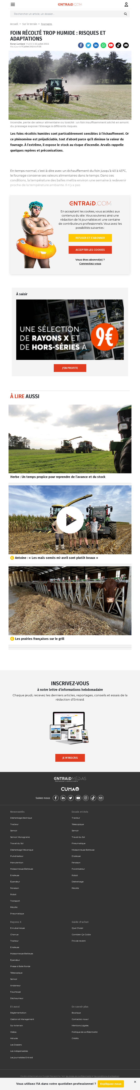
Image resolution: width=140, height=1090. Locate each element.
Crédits (75, 1038)
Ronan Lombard (17, 44)
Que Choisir (77, 928)
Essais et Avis (80, 811)
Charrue (14, 934)
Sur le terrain (29, 24)
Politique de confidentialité (84, 1032)
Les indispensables (19, 1051)
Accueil (14, 24)
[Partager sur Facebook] (81, 45)
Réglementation (18, 1012)
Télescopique (78, 824)
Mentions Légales (80, 1025)
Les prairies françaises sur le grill (39, 639)
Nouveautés (17, 811)
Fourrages (46, 24)
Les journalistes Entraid (21, 1057)
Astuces (14, 1038)
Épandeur (15, 881)
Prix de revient (79, 940)
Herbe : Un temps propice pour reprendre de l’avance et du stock (57, 477)
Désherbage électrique (21, 818)
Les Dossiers (16, 1044)
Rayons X (15, 921)
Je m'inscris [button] (70, 757)
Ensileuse (14, 875)
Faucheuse (15, 992)
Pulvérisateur (16, 856)
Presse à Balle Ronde (20, 966)
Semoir (13, 830)
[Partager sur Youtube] (111, 45)
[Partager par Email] (126, 45)
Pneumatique (17, 913)
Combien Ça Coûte (81, 934)
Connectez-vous (90, 263)
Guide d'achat (80, 921)
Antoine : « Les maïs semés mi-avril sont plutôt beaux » (56, 558)
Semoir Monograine (20, 837)
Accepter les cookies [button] (90, 249)
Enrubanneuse (17, 928)
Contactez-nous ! (80, 1019)
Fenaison (14, 888)
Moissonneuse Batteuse (21, 869)
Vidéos (13, 1032)
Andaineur (15, 985)
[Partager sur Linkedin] (96, 45)
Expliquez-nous (110, 1083)
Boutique (76, 1012)
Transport (15, 901)
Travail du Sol (16, 843)
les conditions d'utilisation (106, 1076)
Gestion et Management (22, 1019)
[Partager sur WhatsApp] (103, 45)
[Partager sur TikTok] (118, 45)
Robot (13, 894)
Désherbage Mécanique (21, 849)
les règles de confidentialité (78, 1076)
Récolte (13, 907)
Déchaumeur (16, 998)
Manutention (16, 862)
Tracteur (14, 824)
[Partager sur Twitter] (88, 45)
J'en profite (70, 368)
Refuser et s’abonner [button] (90, 237)
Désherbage (77, 881)
